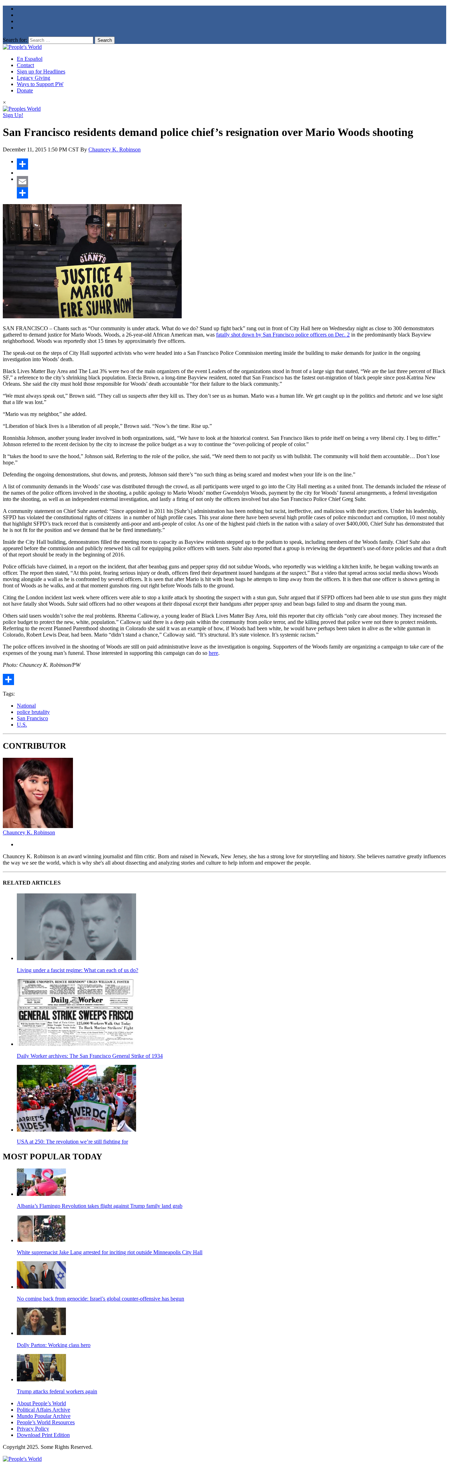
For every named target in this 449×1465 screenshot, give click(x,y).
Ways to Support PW (40, 84)
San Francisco (32, 718)
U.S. (22, 725)
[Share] (231, 164)
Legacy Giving (33, 78)
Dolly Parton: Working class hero (54, 1345)
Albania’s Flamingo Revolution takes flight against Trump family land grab (99, 1206)
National (26, 706)
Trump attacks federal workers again (57, 1391)
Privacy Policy (33, 1429)
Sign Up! (13, 115)
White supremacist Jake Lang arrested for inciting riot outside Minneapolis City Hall (109, 1252)
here (213, 653)
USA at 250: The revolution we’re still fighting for (72, 1142)
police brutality (33, 712)
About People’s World (41, 1403)
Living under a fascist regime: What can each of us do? (77, 970)
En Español (29, 59)
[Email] (231, 181)
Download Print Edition (43, 1435)
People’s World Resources (46, 1422)
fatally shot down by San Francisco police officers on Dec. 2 (283, 335)
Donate (25, 90)
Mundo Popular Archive (44, 1416)
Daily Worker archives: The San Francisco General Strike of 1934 (90, 1056)
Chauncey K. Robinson (114, 149)
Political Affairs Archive (43, 1410)
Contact (25, 65)
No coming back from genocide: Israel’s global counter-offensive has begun (100, 1299)
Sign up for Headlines (41, 71)
